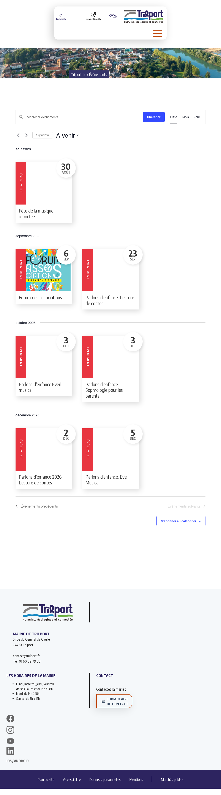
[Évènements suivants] (26, 135)
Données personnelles (105, 779)
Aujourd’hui (42, 135)
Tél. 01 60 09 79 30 (27, 661)
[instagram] (10, 730)
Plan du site (46, 779)
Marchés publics (172, 779)
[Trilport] (144, 16)
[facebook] (10, 719)
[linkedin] (10, 751)
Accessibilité (72, 779)
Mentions (136, 779)
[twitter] (10, 741)
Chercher (153, 117)
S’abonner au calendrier (178, 521)
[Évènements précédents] (18, 135)
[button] (61, 16)
